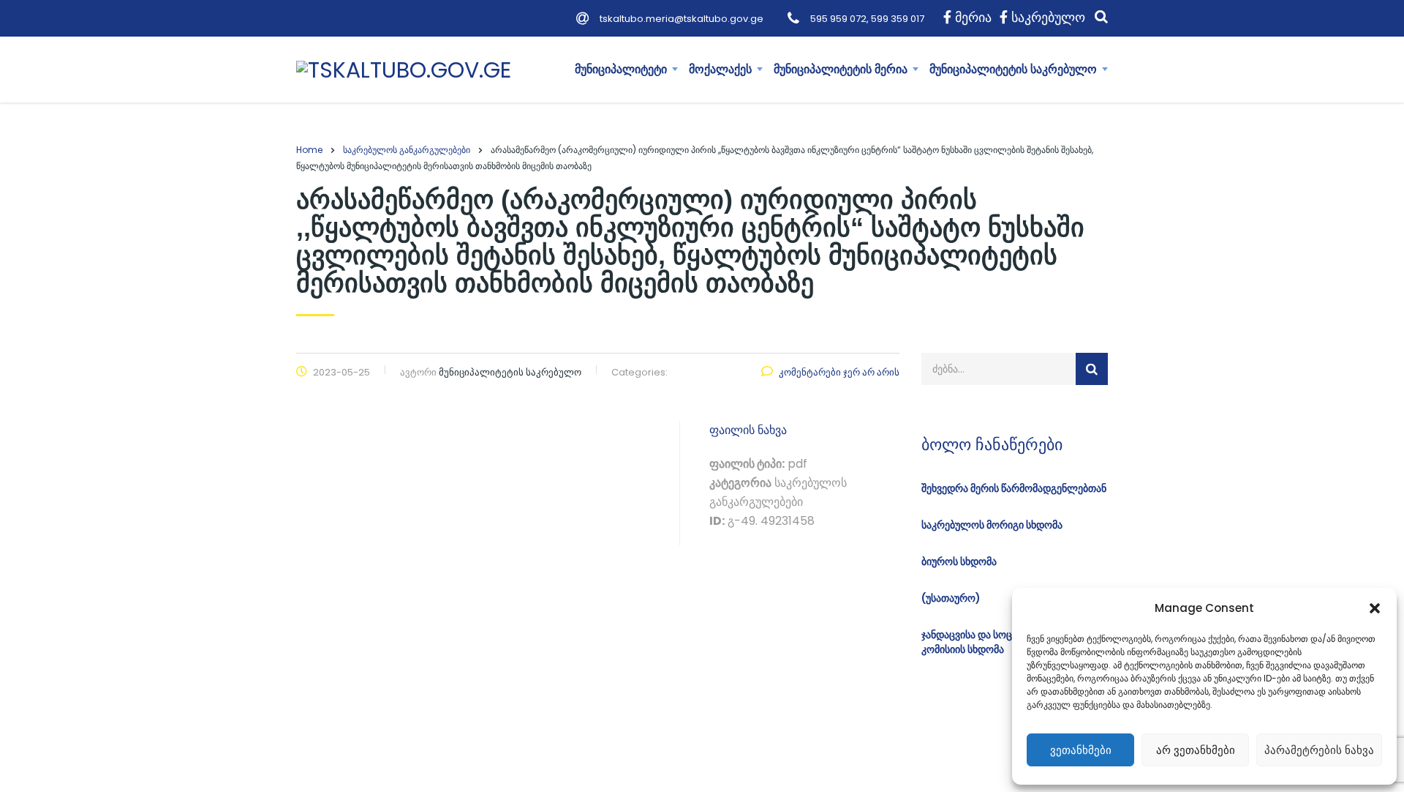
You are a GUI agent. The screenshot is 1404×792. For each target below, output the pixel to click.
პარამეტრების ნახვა (1319, 750)
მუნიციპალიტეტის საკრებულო (1013, 69)
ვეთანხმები (1081, 750)
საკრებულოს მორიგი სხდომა (992, 525)
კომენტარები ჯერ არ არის (839, 372)
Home (309, 149)
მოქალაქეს (720, 69)
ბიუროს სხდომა (959, 561)
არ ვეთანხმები (1195, 750)
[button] (1374, 608)
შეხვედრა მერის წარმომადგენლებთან (1013, 488)
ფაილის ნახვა (748, 430)
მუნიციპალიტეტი (621, 69)
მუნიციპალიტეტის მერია (840, 69)
